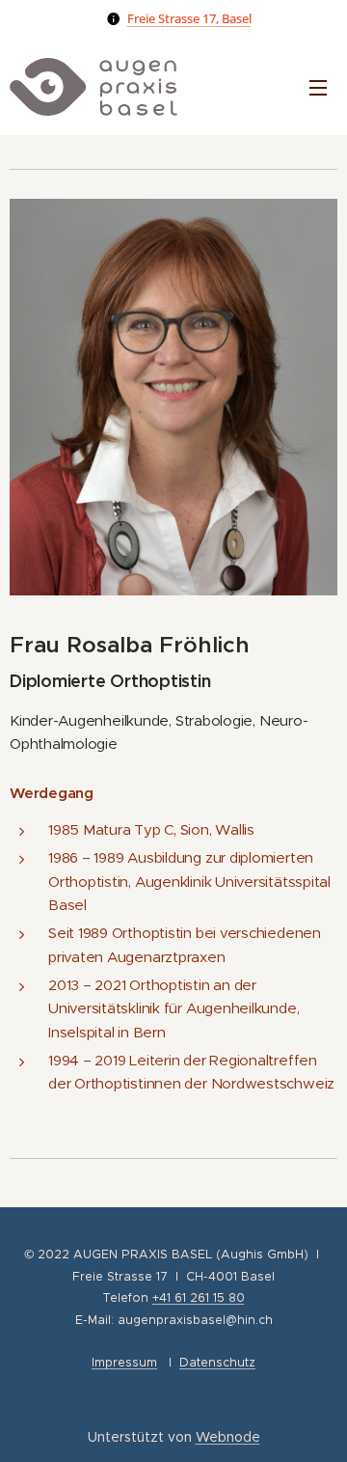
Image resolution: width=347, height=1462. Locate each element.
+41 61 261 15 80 (198, 1297)
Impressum (124, 1362)
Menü (318, 87)
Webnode (228, 1437)
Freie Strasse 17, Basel (189, 18)
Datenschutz (217, 1362)
